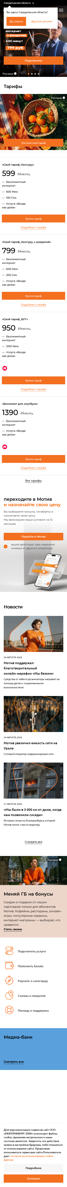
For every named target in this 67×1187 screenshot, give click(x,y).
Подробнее (33, 1168)
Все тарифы (33, 480)
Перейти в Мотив (33, 536)
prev (5, 1091)
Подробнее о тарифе (33, 227)
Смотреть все (33, 841)
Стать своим (13, 929)
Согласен (33, 1178)
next (62, 1090)
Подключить (33, 60)
